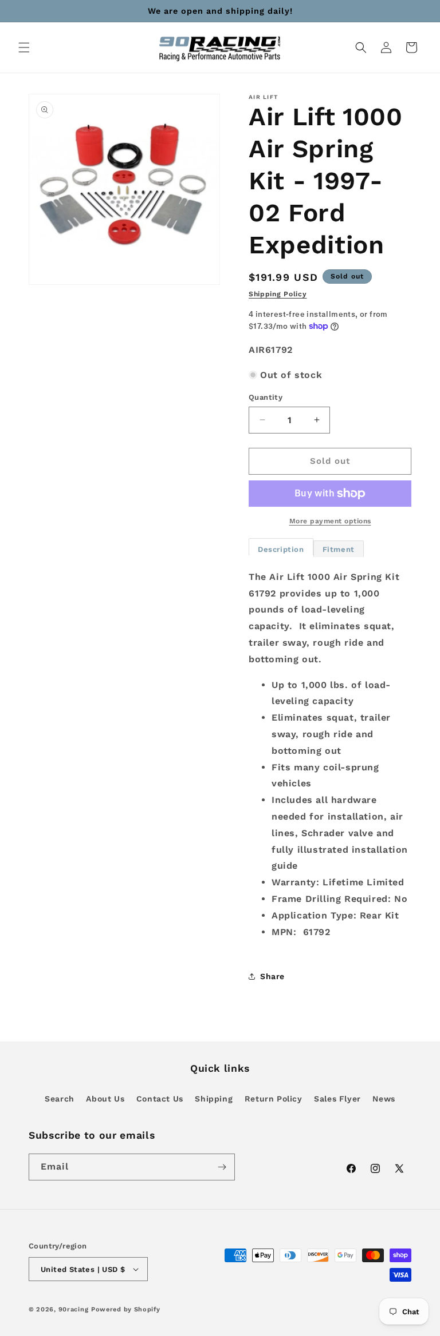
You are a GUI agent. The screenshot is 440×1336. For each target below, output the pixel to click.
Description (281, 549)
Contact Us (159, 1098)
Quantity (265, 397)
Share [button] (272, 976)
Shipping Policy (278, 294)
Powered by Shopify (125, 1309)
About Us (105, 1098)
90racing (73, 1309)
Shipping (214, 1098)
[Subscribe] (221, 1167)
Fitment (339, 549)
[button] (24, 47)
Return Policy (273, 1098)
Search (59, 1098)
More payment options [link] (330, 521)
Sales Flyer (337, 1098)
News (383, 1098)
